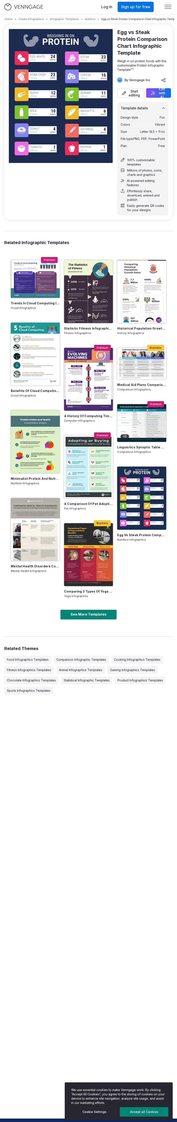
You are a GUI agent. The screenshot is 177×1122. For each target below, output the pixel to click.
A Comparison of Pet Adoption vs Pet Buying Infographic (88, 504)
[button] (130, 93)
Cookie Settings (94, 1112)
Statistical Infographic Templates (87, 680)
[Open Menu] (168, 7)
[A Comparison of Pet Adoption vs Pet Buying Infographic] (88, 466)
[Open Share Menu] (163, 80)
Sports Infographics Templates (29, 690)
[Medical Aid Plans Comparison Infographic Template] (141, 363)
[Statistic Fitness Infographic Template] (88, 291)
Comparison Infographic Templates (81, 659)
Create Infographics (31, 19)
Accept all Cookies (144, 1112)
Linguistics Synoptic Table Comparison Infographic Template (141, 447)
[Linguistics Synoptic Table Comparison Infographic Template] (141, 423)
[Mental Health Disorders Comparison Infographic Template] (35, 529)
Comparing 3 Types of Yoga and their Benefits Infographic (88, 591)
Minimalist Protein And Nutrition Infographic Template (35, 478)
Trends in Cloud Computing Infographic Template (35, 303)
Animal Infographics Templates (80, 670)
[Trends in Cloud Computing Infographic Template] (35, 279)
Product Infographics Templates (140, 680)
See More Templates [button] (88, 614)
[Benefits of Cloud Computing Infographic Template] (35, 354)
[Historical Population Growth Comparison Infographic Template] (141, 291)
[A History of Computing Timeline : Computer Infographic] (88, 379)
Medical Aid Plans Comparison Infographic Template (141, 385)
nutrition (90, 19)
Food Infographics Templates (28, 659)
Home (9, 19)
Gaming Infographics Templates (132, 670)
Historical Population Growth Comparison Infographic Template (141, 328)
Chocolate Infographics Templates (31, 680)
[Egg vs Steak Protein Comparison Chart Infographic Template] (141, 498)
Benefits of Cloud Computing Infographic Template (35, 391)
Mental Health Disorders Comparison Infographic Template (35, 566)
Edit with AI (162, 93)
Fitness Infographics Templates (29, 670)
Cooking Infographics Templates (137, 659)
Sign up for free (135, 7)
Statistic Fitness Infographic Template (88, 328)
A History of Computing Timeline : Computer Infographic (88, 416)
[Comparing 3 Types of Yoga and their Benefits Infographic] (88, 554)
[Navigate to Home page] (23, 7)
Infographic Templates (64, 19)
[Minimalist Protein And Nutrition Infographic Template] (35, 441)
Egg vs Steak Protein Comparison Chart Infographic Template (141, 535)
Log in (106, 7)
